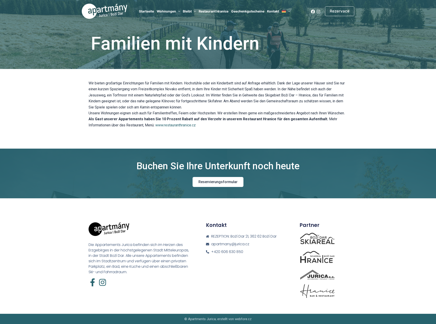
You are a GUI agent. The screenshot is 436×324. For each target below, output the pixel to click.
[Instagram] (318, 12)
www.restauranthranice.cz (175, 125)
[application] (178, 11)
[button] (339, 11)
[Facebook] (313, 12)
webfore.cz (243, 319)
